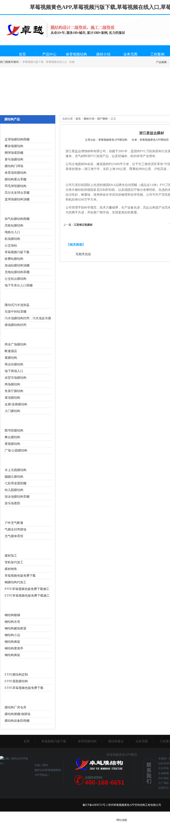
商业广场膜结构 (15, 344)
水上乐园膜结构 (15, 470)
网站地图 (121, 820)
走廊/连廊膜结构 (16, 404)
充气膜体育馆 (14, 536)
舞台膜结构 (12, 437)
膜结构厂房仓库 (15, 707)
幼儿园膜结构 (14, 490)
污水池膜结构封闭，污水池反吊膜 (28, 318)
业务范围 (130, 54)
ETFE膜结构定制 (16, 674)
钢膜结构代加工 (15, 582)
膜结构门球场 (14, 166)
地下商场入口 (14, 371)
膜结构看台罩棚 (15, 179)
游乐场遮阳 (12, 503)
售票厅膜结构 (14, 391)
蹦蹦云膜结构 (14, 476)
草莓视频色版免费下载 (20, 575)
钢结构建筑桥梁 (15, 628)
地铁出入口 (12, 232)
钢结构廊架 (12, 641)
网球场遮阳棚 (14, 152)
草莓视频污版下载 (33, 61)
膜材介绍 (103, 54)
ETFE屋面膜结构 (16, 681)
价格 (72, 61)
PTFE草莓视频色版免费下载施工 (27, 589)
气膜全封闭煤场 (15, 529)
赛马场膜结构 (14, 159)
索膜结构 (11, 357)
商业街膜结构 (14, 364)
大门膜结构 (12, 411)
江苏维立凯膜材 (83, 224)
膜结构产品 (12, 119)
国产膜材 (102, 118)
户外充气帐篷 (14, 522)
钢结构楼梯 (12, 615)
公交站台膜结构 (15, 278)
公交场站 (11, 245)
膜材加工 (11, 555)
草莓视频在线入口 (56, 61)
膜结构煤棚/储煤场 (17, 714)
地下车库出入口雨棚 (19, 285)
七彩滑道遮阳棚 (15, 483)
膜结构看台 (116, 741)
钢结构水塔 (12, 621)
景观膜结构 (12, 443)
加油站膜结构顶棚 (17, 265)
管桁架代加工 (14, 562)
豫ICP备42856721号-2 (95, 804)
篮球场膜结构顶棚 (17, 199)
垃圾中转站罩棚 (15, 311)
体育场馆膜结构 (15, 172)
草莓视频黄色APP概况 (121, 754)
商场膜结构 (12, 384)
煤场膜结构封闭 (15, 325)
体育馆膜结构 (76, 54)
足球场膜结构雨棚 (17, 139)
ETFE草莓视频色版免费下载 (24, 688)
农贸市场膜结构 (15, 377)
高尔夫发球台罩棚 (17, 192)
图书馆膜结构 (14, 430)
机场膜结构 (12, 238)
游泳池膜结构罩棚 (17, 496)
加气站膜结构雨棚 (17, 219)
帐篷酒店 (11, 351)
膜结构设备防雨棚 (17, 720)
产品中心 (49, 54)
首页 (22, 54)
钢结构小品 (12, 635)
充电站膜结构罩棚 (17, 272)
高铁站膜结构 (14, 225)
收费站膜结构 (14, 258)
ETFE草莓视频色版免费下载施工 (27, 595)
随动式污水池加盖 (17, 305)
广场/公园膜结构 (16, 450)
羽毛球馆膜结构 (15, 186)
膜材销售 (11, 569)
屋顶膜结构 (12, 397)
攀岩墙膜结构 (14, 146)
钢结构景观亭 (14, 648)
